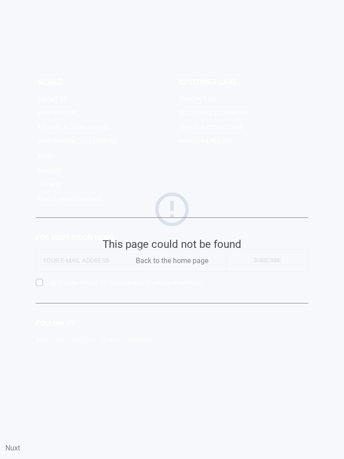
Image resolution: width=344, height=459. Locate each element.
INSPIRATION (57, 113)
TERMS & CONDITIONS (210, 127)
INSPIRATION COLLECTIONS (78, 141)
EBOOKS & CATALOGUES (73, 127)
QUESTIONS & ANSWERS (213, 113)
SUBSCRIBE (267, 260)
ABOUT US (52, 98)
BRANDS (50, 170)
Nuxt (12, 448)
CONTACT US (197, 98)
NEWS (46, 156)
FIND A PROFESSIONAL (71, 199)
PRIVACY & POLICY (205, 141)
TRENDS (49, 184)
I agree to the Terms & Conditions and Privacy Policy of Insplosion (125, 283)
